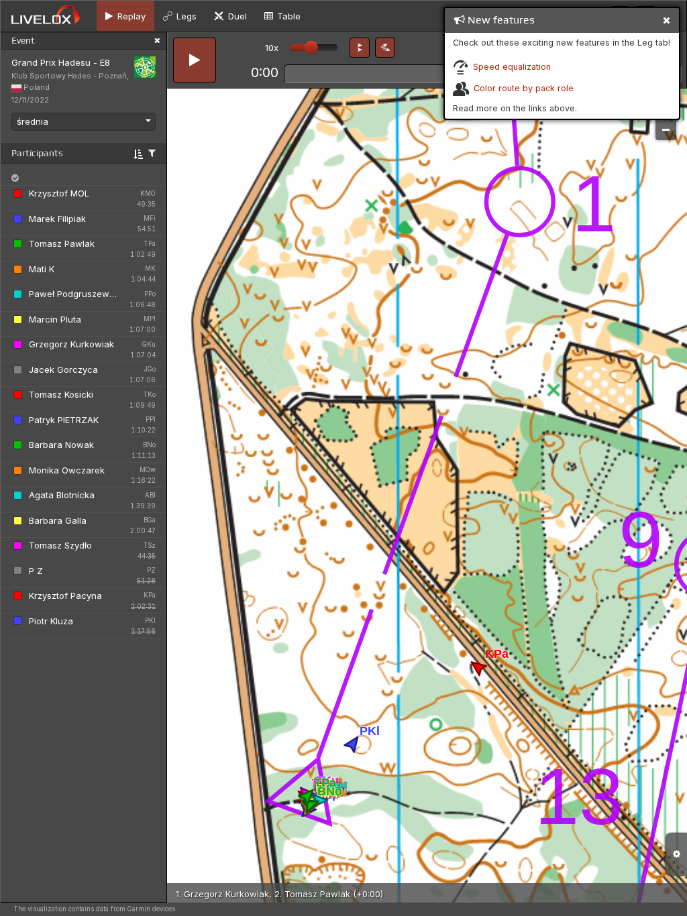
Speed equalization (512, 67)
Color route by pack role (524, 88)
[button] (360, 48)
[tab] (125, 16)
